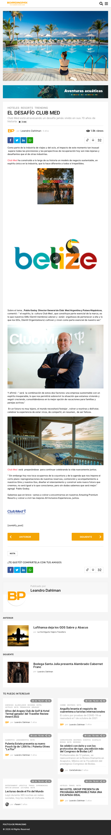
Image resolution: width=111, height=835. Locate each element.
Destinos (71, 705)
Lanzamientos (22, 740)
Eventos (87, 740)
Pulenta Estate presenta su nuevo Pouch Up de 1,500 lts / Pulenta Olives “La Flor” (27, 746)
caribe (63, 705)
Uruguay (35, 707)
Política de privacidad (14, 824)
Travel (32, 785)
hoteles (13, 107)
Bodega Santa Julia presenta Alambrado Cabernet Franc (68, 665)
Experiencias (42, 785)
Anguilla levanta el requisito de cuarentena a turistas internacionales (82, 710)
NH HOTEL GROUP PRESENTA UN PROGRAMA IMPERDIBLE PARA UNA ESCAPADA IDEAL (81, 792)
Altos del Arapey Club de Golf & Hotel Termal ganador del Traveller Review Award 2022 (27, 713)
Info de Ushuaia (12, 788)
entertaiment (11, 785)
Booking (31, 705)
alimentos (10, 740)
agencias (9, 705)
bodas (63, 742)
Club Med (12, 160)
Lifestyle (23, 785)
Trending (41, 107)
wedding (77, 742)
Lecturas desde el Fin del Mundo (24, 791)
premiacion (25, 707)
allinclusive (20, 705)
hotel (39, 705)
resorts (27, 107)
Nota (12, 553)
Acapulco (96, 740)
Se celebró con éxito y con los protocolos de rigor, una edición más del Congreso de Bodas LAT (82, 748)
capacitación (66, 740)
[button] (101, 4)
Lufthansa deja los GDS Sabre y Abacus (60, 627)
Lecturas (25, 788)
